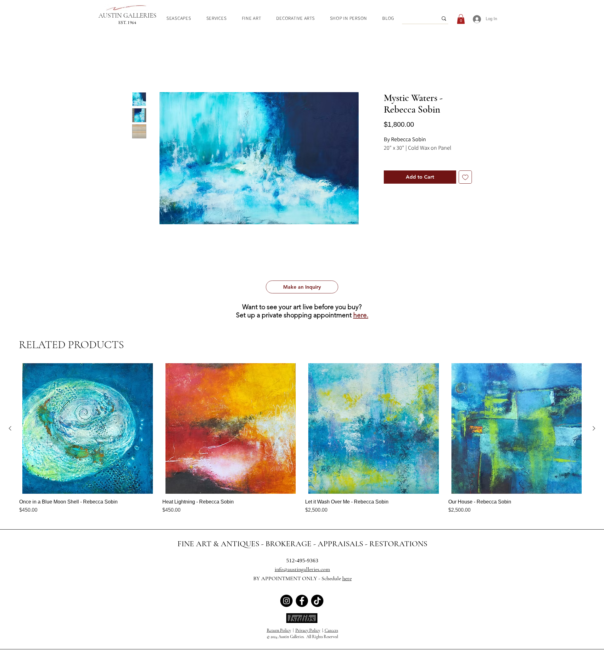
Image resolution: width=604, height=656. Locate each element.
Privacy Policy (307, 630)
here (347, 578)
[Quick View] (87, 428)
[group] (302, 438)
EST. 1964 (127, 22)
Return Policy (279, 630)
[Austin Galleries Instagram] (286, 601)
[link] (461, 19)
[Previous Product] (10, 428)
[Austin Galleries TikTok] (317, 601)
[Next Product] (594, 428)
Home (139, 70)
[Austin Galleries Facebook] (302, 601)
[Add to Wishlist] (465, 185)
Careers (331, 630)
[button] (302, 287)
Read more (394, 164)
